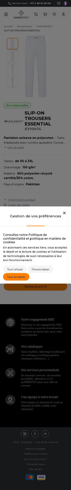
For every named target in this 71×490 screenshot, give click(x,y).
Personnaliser (40, 269)
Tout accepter (16, 277)
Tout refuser (15, 269)
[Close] (64, 213)
